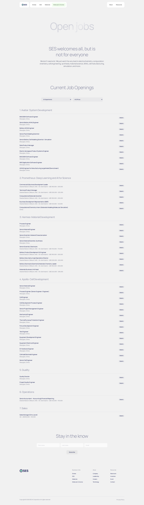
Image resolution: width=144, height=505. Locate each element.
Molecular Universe (58, 5)
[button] (111, 5)
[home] (24, 4)
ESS (40, 5)
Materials (47, 5)
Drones (34, 5)
